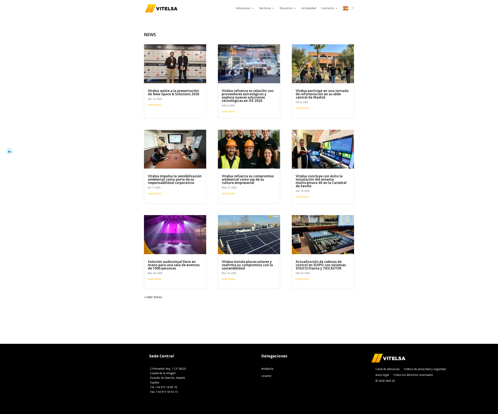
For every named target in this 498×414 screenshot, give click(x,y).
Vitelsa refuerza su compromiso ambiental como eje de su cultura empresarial (248, 179)
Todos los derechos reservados (413, 375)
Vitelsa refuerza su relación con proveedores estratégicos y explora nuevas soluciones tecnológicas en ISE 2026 (248, 95)
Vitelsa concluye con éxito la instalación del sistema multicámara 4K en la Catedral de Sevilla (321, 181)
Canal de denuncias (387, 369)
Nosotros (286, 8)
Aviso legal (382, 375)
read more (154, 105)
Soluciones (243, 8)
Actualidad (308, 8)
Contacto (327, 8)
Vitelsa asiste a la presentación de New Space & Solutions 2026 (173, 92)
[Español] (348, 11)
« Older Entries (153, 297)
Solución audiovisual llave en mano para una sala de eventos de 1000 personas (174, 264)
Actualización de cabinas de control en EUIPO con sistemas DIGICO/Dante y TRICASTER (321, 264)
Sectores (265, 8)
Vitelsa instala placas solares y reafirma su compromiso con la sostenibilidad (247, 264)
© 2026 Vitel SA (385, 380)
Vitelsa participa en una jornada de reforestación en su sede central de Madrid (322, 94)
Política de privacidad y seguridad (425, 369)
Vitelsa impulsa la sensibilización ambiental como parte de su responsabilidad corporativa (175, 179)
